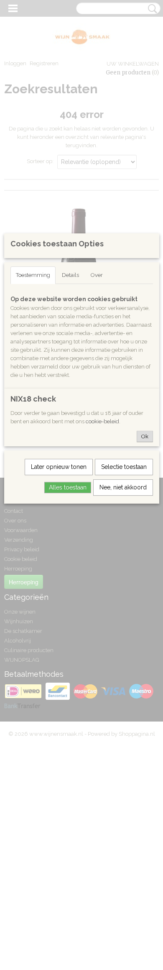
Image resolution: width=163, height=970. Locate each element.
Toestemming (33, 275)
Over (97, 275)
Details (70, 275)
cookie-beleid (102, 421)
